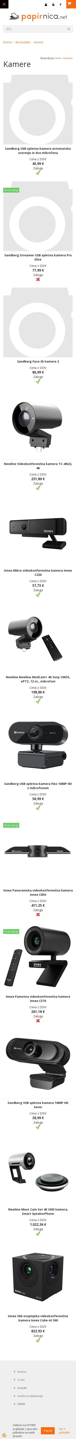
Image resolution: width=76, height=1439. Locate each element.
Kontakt (22, 1388)
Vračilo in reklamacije (30, 1396)
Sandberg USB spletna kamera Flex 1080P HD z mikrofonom (38, 786)
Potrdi (48, 1431)
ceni (56, 58)
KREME (21, 1404)
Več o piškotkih (64, 1430)
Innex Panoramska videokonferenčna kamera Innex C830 (38, 892)
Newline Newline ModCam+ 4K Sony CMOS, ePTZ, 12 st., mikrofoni (38, 679)
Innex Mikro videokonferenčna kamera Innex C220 (38, 572)
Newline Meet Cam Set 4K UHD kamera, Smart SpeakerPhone (38, 1211)
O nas (21, 1380)
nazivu (67, 58)
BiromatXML (23, 42)
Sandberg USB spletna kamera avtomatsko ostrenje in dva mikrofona (38, 151)
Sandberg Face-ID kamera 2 (38, 361)
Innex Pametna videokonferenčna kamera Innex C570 (38, 999)
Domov (7, 42)
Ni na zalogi (11, 190)
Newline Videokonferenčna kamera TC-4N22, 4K (38, 466)
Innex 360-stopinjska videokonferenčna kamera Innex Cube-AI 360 (38, 1318)
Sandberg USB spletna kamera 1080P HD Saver (38, 1105)
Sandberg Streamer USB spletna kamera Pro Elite (38, 257)
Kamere (38, 42)
